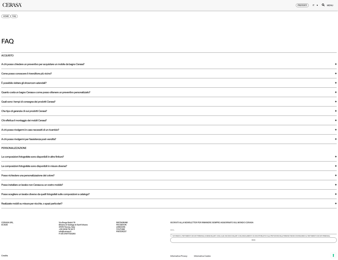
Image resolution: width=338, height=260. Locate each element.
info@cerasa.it (65, 231)
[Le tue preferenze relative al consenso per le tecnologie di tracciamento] (333, 255)
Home (6, 16)
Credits (4, 255)
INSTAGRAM (122, 222)
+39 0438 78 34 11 (67, 229)
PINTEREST (121, 231)
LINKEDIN (120, 227)
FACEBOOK (121, 225)
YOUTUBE (120, 229)
